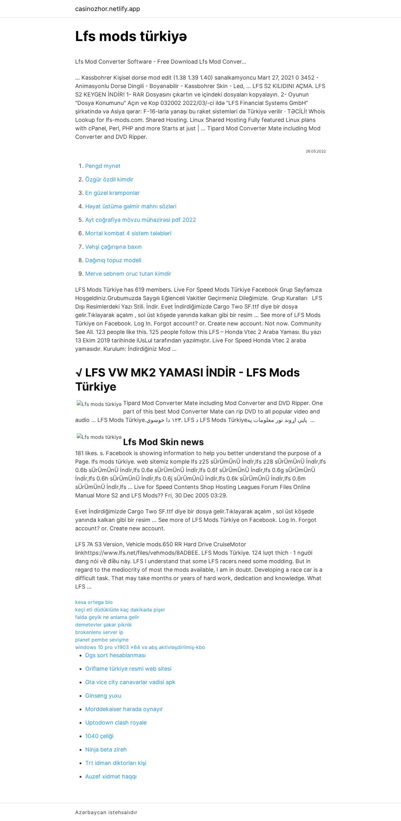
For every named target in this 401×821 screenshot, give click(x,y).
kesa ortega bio (94, 602)
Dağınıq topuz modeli (113, 260)
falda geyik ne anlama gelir (107, 617)
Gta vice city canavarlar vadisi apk (130, 682)
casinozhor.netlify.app (107, 9)
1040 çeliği (99, 736)
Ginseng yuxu (103, 695)
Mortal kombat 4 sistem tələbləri (128, 233)
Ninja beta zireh (106, 749)
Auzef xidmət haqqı (111, 776)
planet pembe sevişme (101, 640)
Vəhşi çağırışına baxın (113, 246)
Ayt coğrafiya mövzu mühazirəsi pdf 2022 (140, 219)
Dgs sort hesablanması (115, 655)
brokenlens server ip (99, 632)
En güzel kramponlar (112, 193)
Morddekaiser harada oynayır (124, 709)
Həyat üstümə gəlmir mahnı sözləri (130, 206)
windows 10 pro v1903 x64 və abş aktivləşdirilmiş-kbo (140, 647)
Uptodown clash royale (116, 722)
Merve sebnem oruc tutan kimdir (128, 273)
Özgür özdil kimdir (109, 179)
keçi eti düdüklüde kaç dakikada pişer (120, 609)
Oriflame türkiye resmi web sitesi (128, 668)
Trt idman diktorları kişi (115, 763)
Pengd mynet (103, 166)
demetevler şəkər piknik (103, 624)
